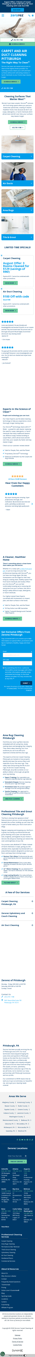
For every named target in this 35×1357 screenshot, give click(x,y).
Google (19, 1139)
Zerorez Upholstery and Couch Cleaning (13, 914)
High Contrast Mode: (9, 20)
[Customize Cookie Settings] (2, 1354)
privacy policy (13, 688)
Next (32, 503)
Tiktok (32, 1139)
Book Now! (17, 10)
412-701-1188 (8, 88)
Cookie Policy (17, 1345)
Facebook (17, 1139)
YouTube (22, 1139)
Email (4, 651)
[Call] (29, 15)
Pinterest (27, 1139)
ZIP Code (6, 660)
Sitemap (17, 1335)
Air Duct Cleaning (10, 925)
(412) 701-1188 (9, 997)
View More (5, 1227)
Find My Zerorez (17, 1162)
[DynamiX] (17, 1351)
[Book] (33, 15)
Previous (2, 503)
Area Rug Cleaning (12, 799)
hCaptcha (29, 690)
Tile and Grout (10, 883)
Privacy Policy (17, 1338)
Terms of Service (17, 1342)
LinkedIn (25, 1139)
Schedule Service (10, 82)
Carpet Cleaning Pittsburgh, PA (9, 902)
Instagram (30, 1139)
